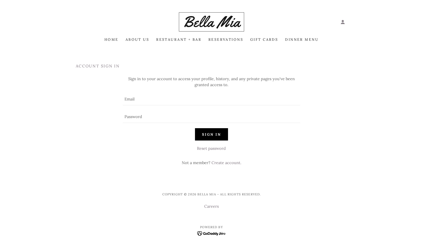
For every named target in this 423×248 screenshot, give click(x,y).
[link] (211, 25)
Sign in (211, 134)
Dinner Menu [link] (302, 39)
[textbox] (211, 99)
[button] (342, 22)
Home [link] (111, 39)
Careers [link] (211, 206)
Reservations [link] (225, 39)
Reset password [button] (211, 148)
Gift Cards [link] (264, 39)
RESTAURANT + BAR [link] (178, 39)
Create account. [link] (226, 162)
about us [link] (137, 39)
